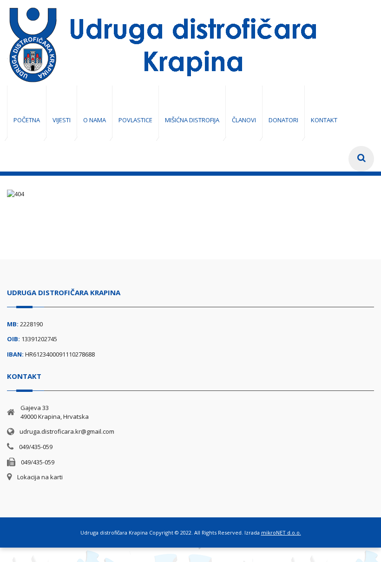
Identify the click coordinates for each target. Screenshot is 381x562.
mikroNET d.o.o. (281, 532)
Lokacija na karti (40, 477)
